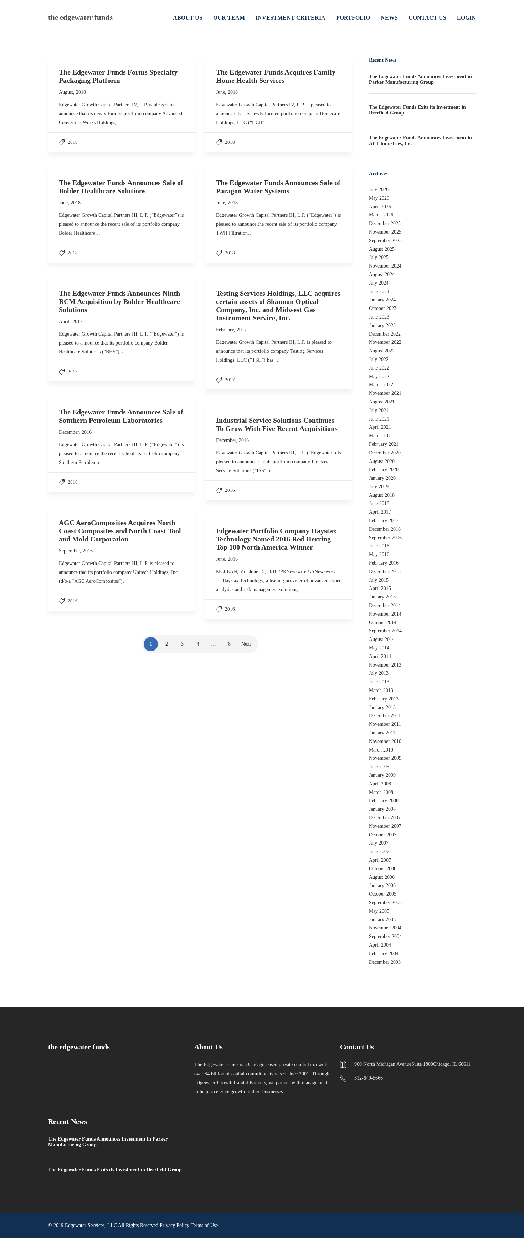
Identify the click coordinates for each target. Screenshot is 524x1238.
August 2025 (382, 249)
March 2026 (381, 215)
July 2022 (379, 359)
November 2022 (385, 342)
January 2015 (382, 597)
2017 (73, 371)
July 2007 (379, 843)
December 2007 (385, 817)
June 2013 (379, 681)
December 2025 (385, 223)
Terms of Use (204, 1225)
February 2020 (384, 469)
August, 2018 (72, 92)
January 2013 (382, 707)
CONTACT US (427, 18)
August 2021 (382, 401)
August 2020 (382, 461)
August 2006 (382, 877)
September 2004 (385, 936)
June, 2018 (227, 92)
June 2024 (379, 291)
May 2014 (379, 648)
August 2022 (382, 350)
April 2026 (380, 206)
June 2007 (379, 851)
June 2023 (379, 317)
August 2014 (382, 639)
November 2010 (385, 741)
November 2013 (385, 665)
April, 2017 (70, 321)
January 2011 (382, 732)
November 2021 (385, 393)
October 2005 (382, 894)
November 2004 (385, 928)
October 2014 (382, 622)
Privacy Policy (174, 1225)
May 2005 (379, 911)
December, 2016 (75, 432)
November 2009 (385, 758)
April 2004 (380, 945)
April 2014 (380, 656)
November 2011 (385, 724)
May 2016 (379, 554)
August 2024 (382, 274)
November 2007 (385, 826)
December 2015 (385, 571)
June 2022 (379, 368)
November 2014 (385, 614)
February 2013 (384, 699)
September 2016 (385, 537)
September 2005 (385, 902)
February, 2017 (231, 329)
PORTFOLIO (353, 18)
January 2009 (382, 775)
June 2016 (379, 546)
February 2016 (384, 563)
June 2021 (379, 419)
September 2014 (385, 630)
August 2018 (382, 495)
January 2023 (382, 325)
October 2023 (382, 308)
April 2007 (380, 860)
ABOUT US (187, 18)
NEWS (389, 18)
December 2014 (385, 605)
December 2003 (385, 962)
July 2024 (379, 283)
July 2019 (379, 486)
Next (246, 644)
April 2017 (380, 512)
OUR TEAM (229, 18)
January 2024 (382, 299)
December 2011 (384, 715)
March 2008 (381, 792)
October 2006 (382, 868)
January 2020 (382, 478)
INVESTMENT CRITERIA (290, 18)
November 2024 (385, 266)
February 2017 (384, 520)
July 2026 (379, 189)
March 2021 (381, 435)
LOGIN (466, 18)
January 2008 (382, 809)
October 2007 (382, 834)
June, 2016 (227, 559)
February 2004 (384, 953)
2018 (73, 142)
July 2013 (379, 673)
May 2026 (379, 198)
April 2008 (380, 783)
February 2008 (384, 800)
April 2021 (380, 427)
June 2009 (379, 766)
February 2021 (384, 444)
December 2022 (385, 334)
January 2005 (382, 919)
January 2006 (382, 885)
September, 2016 (76, 551)
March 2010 (381, 750)
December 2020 (385, 452)
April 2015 (380, 588)
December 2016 (385, 529)
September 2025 (385, 240)
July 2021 (379, 410)
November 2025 (385, 232)
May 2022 (379, 376)
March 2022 (381, 384)
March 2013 (381, 690)
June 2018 (379, 503)
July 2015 (379, 580)
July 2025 (379, 257)
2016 (73, 482)
